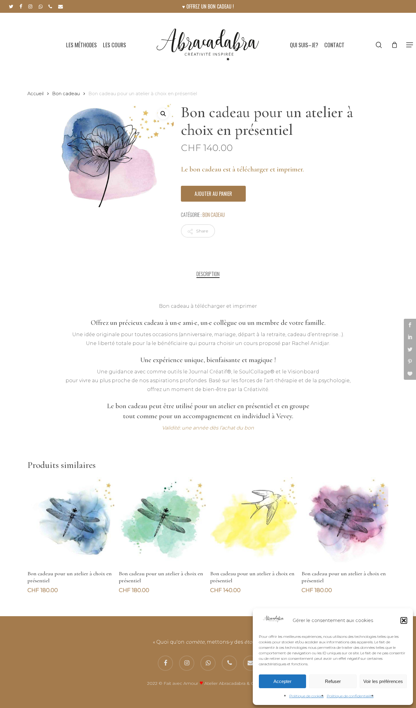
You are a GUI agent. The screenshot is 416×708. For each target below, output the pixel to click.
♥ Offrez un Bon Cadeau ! (208, 6)
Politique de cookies (306, 696)
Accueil (35, 93)
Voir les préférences (383, 681)
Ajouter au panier (213, 193)
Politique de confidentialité (350, 696)
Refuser (333, 681)
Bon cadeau (66, 93)
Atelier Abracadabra (224, 683)
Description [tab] (208, 274)
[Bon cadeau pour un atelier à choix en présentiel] (70, 520)
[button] (404, 620)
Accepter (282, 681)
